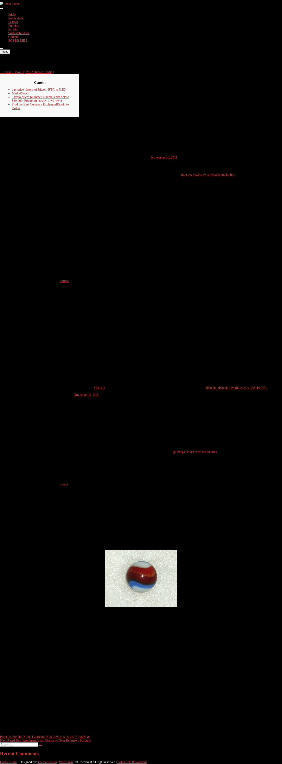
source (64, 281)
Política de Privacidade (132, 762)
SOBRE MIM (17, 40)
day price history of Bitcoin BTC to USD (39, 89)
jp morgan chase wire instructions (195, 451)
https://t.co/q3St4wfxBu (251, 387)
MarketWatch (20, 93)
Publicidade (16, 18)
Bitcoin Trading (44, 72)
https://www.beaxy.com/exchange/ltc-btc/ (208, 174)
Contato (13, 37)
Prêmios (13, 25)
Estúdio (13, 29)
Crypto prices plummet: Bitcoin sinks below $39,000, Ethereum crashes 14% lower (40, 98)
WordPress (66, 762)
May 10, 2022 (24, 72)
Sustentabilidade (19, 33)
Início (12, 14)
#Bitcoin (99, 387)
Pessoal (13, 22)
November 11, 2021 (87, 394)
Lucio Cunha (8, 762)
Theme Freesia (47, 762)
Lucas (6, 72)
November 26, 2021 (164, 157)
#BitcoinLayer (226, 387)
